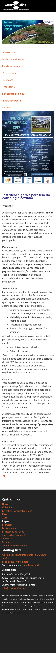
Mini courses (9, 528)
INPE (5, 475)
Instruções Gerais (12, 100)
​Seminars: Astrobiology (15, 545)
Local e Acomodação (13, 66)
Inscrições (7, 79)
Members (7, 524)
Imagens (6, 107)
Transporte (8, 86)
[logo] (16, 5)
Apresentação (9, 52)
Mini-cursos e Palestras (13, 59)
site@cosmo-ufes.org (14, 588)
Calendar (7, 507)
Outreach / (14, 535)
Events (6, 514)
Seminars (7, 541)
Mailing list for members (15, 561)
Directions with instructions (17, 510)
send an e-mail (31, 565)
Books (5, 503)
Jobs (4, 517)
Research (7, 538)
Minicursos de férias (13, 531)
